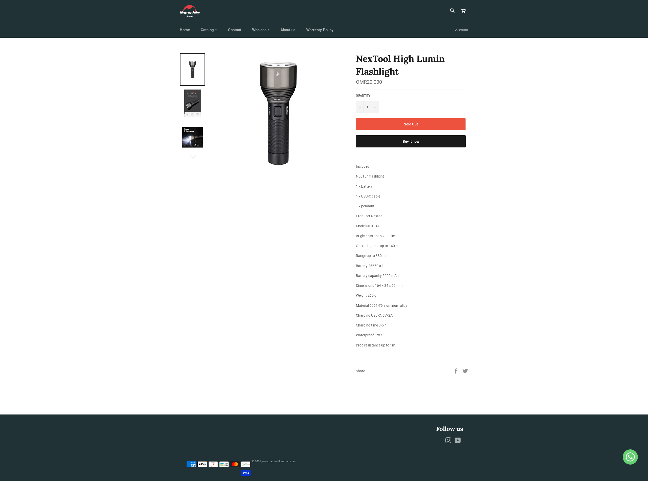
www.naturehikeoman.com (279, 461)
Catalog (208, 30)
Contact (234, 30)
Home (185, 30)
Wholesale (261, 30)
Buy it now (411, 141)
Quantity (363, 95)
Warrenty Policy (320, 30)
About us (287, 30)
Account (461, 30)
